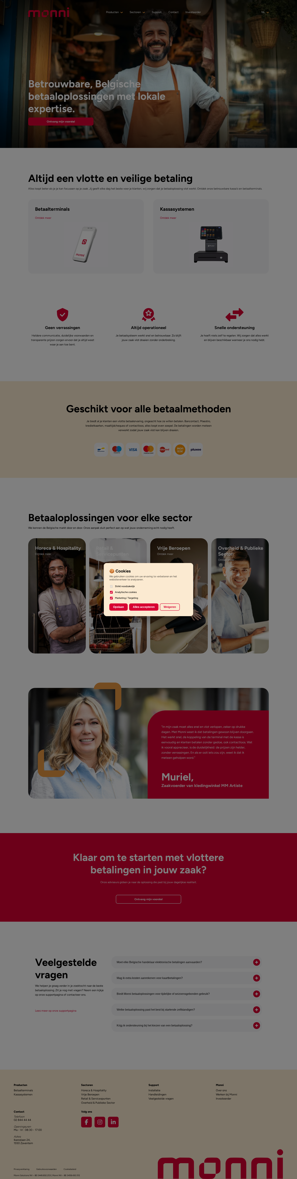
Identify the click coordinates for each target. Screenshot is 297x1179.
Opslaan (118, 606)
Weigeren (170, 606)
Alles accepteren (144, 606)
